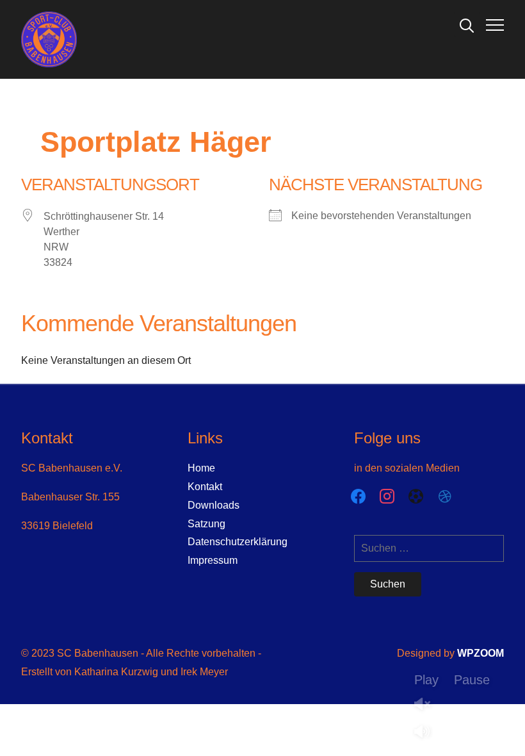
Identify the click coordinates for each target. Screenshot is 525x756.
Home (201, 468)
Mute (427, 732)
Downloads (213, 505)
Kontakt (205, 486)
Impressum (213, 560)
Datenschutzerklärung (237, 541)
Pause (472, 680)
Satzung (206, 523)
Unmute (427, 705)
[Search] (467, 24)
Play (426, 680)
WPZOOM (480, 653)
